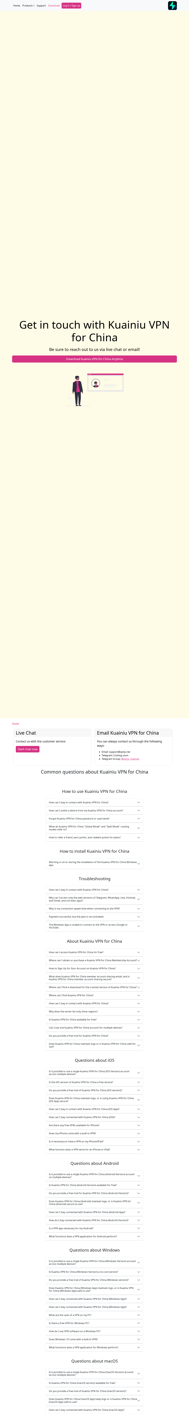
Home (16, 5)
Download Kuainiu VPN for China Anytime (94, 359)
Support (41, 5)
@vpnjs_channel (130, 759)
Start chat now (28, 749)
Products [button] (27, 5)
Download (54, 5)
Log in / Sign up (71, 5)
